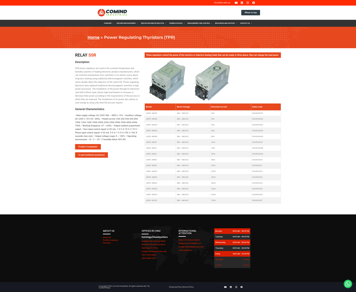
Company (108, 23)
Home (94, 37)
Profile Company (110, 240)
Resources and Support (225, 23)
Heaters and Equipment (126, 23)
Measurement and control (198, 23)
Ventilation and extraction (152, 23)
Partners (107, 243)
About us (107, 237)
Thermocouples (175, 23)
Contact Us (245, 23)
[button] (348, 284)
